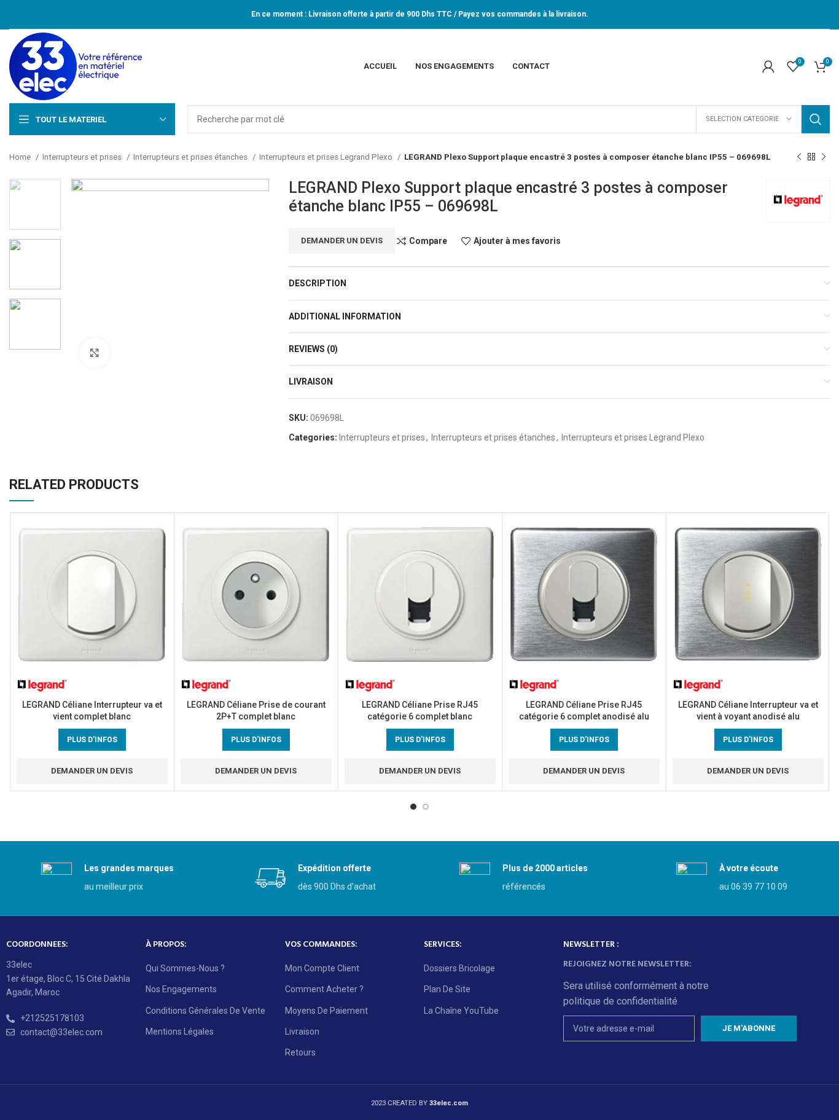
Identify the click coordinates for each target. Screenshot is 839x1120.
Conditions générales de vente (205, 1011)
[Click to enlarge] (94, 352)
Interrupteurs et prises (82, 157)
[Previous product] (799, 157)
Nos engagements (181, 989)
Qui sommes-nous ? (185, 968)
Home (21, 157)
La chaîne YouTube (461, 1011)
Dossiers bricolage (459, 968)
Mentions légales (180, 1031)
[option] (35, 204)
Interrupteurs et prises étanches (191, 157)
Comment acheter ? (324, 989)
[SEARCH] (816, 119)
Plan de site (447, 989)
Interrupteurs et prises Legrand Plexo (326, 157)
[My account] (768, 66)
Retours (300, 1052)
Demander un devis (342, 240)
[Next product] (824, 157)
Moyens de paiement (326, 1011)
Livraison (302, 1031)
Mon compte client (322, 968)
